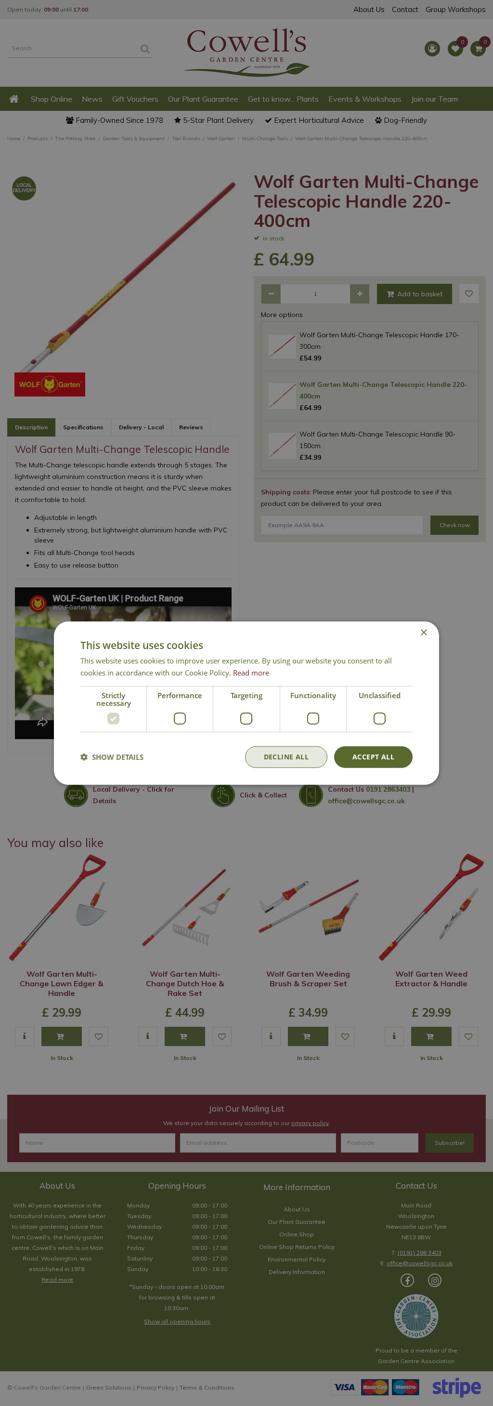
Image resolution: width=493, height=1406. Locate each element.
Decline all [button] (286, 756)
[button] (111, 757)
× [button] (423, 633)
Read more (251, 672)
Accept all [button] (373, 756)
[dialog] (246, 703)
